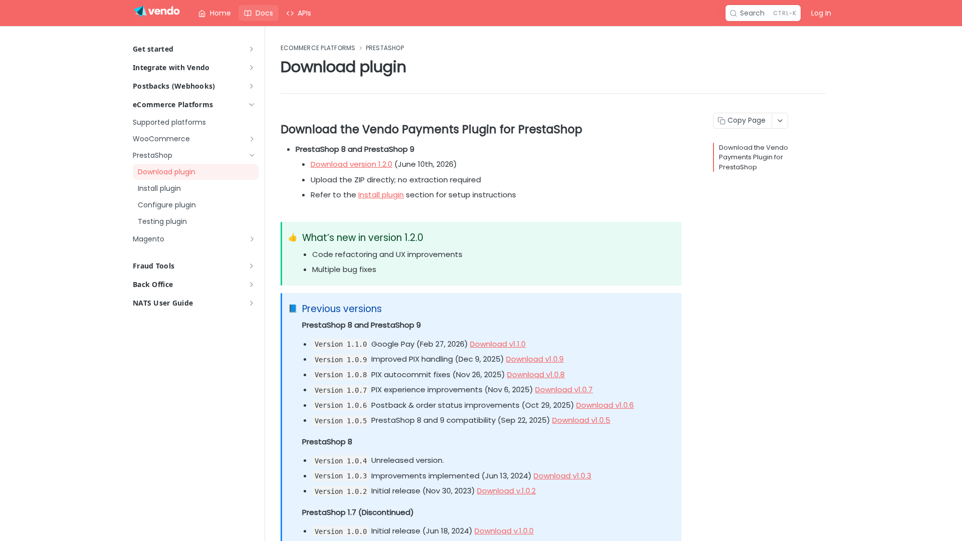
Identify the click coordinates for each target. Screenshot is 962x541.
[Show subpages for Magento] (252, 239)
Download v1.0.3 (562, 475)
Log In (821, 13)
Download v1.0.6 (605, 405)
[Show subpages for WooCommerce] (252, 139)
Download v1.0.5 (581, 420)
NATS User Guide (163, 303)
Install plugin (381, 194)
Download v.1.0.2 (506, 490)
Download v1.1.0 (498, 344)
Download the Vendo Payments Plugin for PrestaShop (753, 157)
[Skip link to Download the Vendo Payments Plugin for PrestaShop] (274, 129)
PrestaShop (385, 48)
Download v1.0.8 (536, 374)
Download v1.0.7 (564, 389)
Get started (153, 49)
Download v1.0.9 (535, 359)
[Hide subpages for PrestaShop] (252, 155)
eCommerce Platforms (173, 104)
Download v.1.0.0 (504, 530)
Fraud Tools (153, 265)
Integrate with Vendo (171, 67)
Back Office (153, 284)
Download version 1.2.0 (351, 164)
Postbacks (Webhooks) (174, 86)
